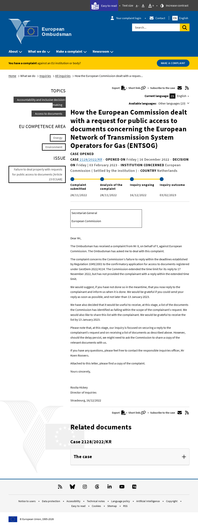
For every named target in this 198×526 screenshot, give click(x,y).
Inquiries (45, 76)
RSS (125, 506)
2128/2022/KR (90, 159)
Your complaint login (129, 18)
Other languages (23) (172, 103)
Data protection (51, 501)
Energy (57, 138)
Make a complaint (69, 51)
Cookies (97, 506)
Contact (160, 18)
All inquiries (63, 76)
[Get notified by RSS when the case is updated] (186, 88)
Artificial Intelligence (148, 501)
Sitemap (112, 506)
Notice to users (27, 501)
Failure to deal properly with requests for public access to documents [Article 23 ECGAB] (37, 174)
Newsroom (101, 51)
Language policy (121, 501)
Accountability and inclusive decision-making (41, 102)
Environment (53, 147)
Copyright (172, 501)
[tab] (130, 456)
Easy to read (109, 6)
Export (116, 88)
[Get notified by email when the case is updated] (179, 88)
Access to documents (48, 113)
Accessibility (74, 501)
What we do (37, 51)
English (180, 18)
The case (83, 456)
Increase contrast (176, 5)
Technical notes (96, 501)
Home (12, 76)
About (13, 51)
